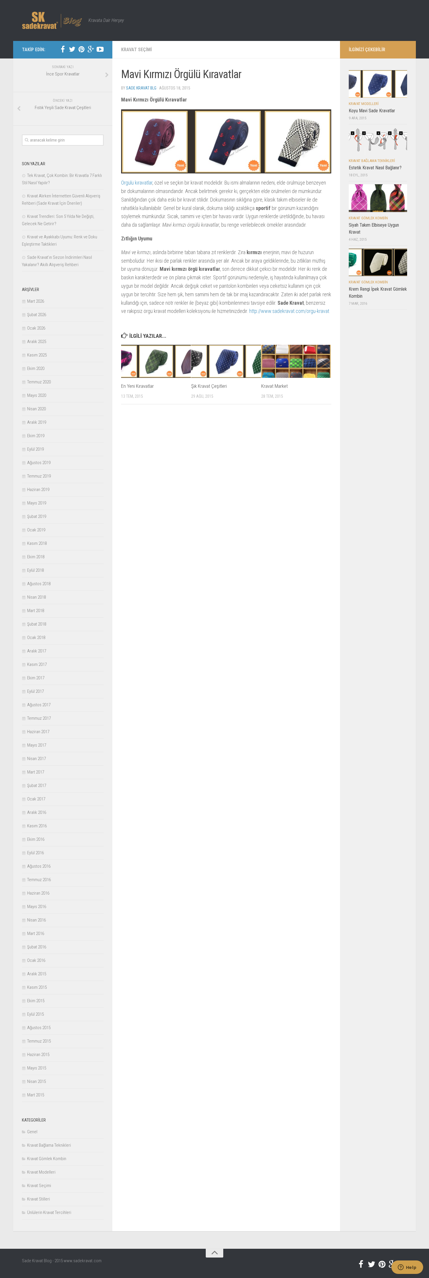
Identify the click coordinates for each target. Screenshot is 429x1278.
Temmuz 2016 (39, 879)
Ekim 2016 (35, 839)
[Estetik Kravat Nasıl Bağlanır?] (378, 141)
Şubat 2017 (36, 785)
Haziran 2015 (38, 1054)
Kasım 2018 (37, 543)
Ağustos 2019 (38, 462)
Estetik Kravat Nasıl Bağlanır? (375, 167)
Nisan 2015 (36, 1081)
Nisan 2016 (36, 920)
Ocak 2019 (36, 530)
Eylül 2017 (35, 691)
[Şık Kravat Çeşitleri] (226, 361)
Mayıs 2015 (36, 1068)
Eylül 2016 (35, 852)
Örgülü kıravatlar (136, 183)
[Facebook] (62, 49)
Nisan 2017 (36, 758)
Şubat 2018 (36, 624)
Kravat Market (274, 386)
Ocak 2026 (36, 328)
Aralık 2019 (36, 422)
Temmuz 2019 (39, 476)
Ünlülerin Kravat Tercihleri (49, 1212)
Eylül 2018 (35, 570)
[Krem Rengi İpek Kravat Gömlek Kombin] (378, 262)
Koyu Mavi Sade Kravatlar (372, 110)
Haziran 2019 (38, 489)
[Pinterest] (81, 49)
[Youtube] (100, 49)
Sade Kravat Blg (141, 88)
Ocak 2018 (36, 637)
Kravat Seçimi (136, 49)
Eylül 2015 (35, 1014)
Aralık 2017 (36, 651)
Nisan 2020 (36, 408)
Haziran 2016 (38, 893)
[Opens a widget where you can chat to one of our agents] (407, 1267)
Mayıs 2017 (36, 745)
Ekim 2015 (35, 1000)
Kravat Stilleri (38, 1199)
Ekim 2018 (35, 556)
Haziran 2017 (38, 731)
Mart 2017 (35, 772)
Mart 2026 (35, 301)
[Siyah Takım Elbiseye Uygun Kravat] (378, 198)
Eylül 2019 (35, 449)
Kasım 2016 (37, 826)
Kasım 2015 (37, 987)
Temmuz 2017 (39, 718)
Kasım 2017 (37, 664)
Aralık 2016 (36, 812)
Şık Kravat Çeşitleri (209, 386)
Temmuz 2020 (39, 382)
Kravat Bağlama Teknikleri (49, 1145)
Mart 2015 (35, 1095)
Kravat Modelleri (41, 1172)
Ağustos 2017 (38, 704)
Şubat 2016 (36, 947)
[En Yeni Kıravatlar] (156, 361)
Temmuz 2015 (39, 1041)
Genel (32, 1131)
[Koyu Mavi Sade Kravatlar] (378, 84)
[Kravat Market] (296, 361)
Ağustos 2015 (38, 1027)
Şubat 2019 (36, 516)
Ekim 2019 (35, 435)
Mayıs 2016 (36, 906)
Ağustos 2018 (38, 583)
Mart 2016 (35, 933)
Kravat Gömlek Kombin (46, 1158)
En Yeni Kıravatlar (137, 386)
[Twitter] (72, 49)
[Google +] (90, 49)
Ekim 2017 (35, 678)
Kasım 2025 (37, 355)
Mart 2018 (35, 610)
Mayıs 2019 (36, 503)
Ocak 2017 (36, 799)
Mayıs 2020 (36, 395)
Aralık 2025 (36, 341)
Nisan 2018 (36, 597)
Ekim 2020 (35, 368)
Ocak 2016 (36, 960)
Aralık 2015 (36, 973)
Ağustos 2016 (38, 866)
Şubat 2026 (36, 314)
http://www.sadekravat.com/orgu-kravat (289, 311)
